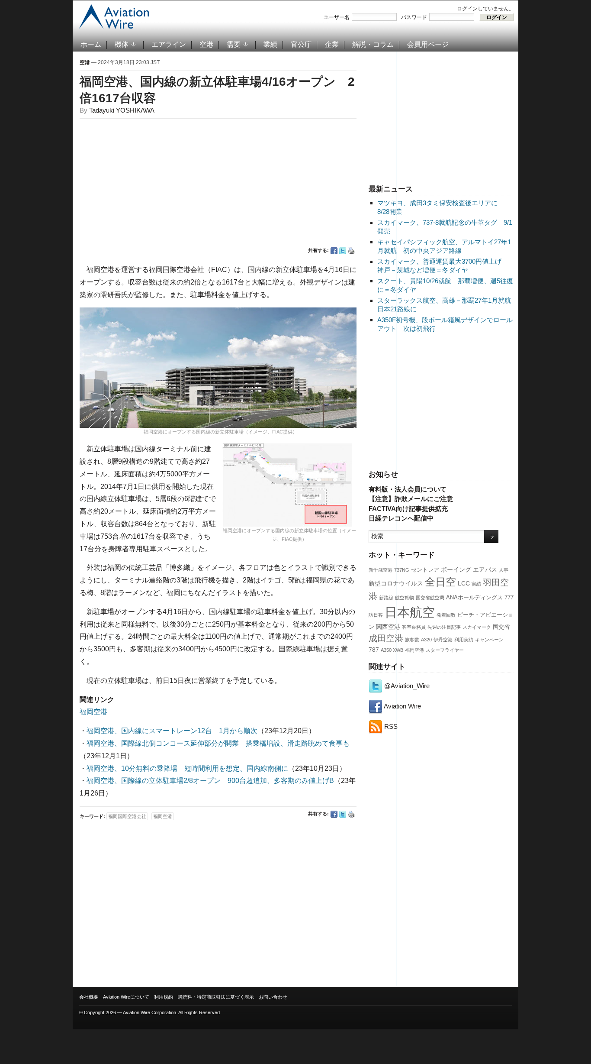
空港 (206, 44)
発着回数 (446, 615)
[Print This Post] (351, 250)
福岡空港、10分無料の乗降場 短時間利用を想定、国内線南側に (187, 768)
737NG (401, 569)
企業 (332, 44)
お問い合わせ (273, 996)
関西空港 (388, 626)
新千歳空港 (380, 569)
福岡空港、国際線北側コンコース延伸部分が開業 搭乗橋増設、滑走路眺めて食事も (218, 743)
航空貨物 (404, 597)
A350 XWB (392, 650)
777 (509, 598)
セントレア (425, 570)
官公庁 (301, 44)
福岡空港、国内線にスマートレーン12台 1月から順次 (172, 730)
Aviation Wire (401, 706)
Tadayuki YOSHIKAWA (121, 110)
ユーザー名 (337, 17)
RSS (390, 726)
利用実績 (463, 639)
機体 (121, 44)
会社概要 (88, 996)
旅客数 (412, 639)
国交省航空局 (430, 597)
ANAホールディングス (474, 598)
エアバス (485, 569)
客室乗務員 (414, 627)
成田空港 (386, 638)
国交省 (501, 627)
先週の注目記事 (444, 627)
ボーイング (456, 569)
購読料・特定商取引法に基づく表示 (216, 996)
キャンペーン (489, 639)
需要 (234, 44)
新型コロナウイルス (396, 583)
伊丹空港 (443, 639)
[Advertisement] (441, 116)
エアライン (168, 44)
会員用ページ (428, 44)
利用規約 (163, 996)
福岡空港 (414, 650)
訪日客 (376, 615)
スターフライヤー (445, 650)
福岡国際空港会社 (127, 816)
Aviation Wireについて (126, 996)
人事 (503, 569)
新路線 (386, 597)
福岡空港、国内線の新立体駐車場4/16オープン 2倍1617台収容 (217, 90)
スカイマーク (477, 627)
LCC (464, 583)
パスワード (414, 17)
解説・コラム (373, 44)
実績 (476, 583)
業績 (270, 44)
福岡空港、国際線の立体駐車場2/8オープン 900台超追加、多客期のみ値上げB (210, 780)
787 (374, 649)
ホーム (90, 44)
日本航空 (410, 612)
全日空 (440, 582)
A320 (426, 639)
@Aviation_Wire (406, 685)
